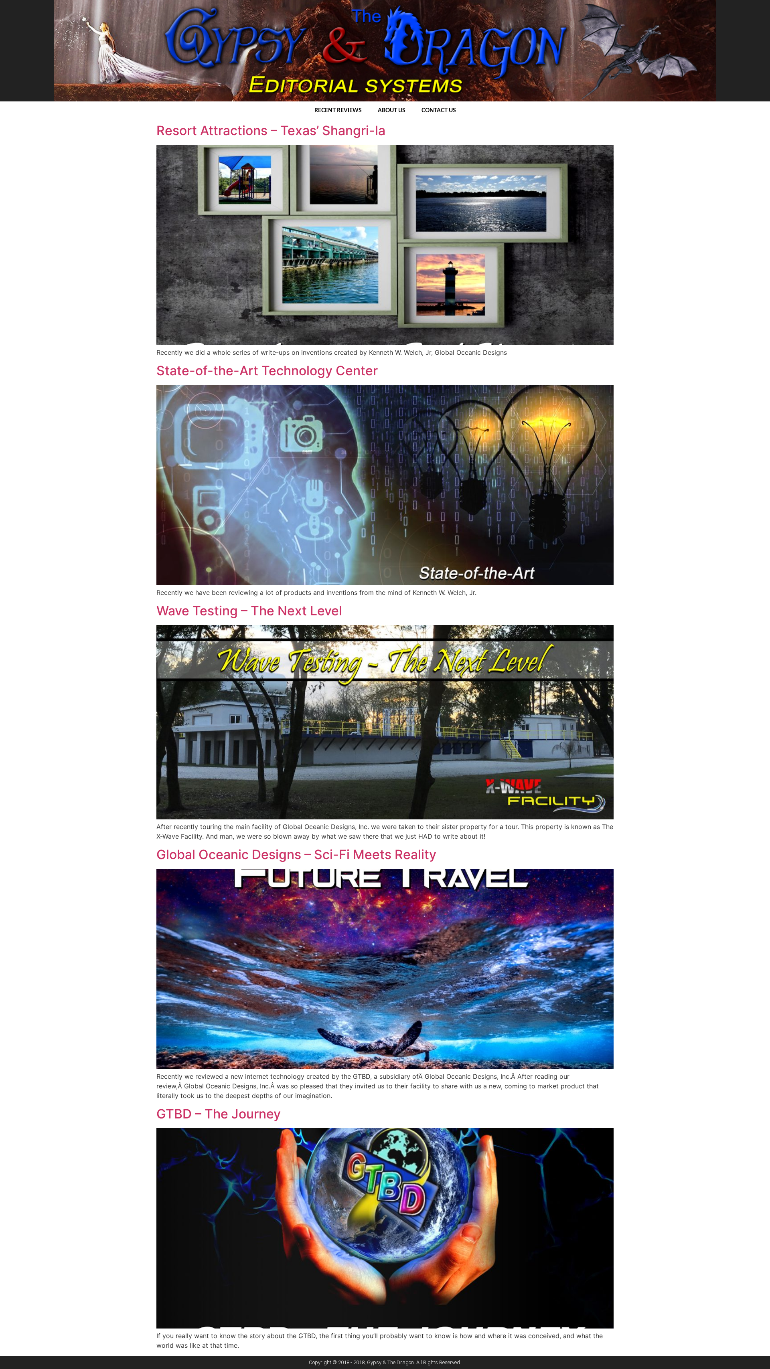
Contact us (438, 110)
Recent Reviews (338, 110)
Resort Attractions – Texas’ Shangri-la (270, 130)
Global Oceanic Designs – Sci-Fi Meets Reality (296, 854)
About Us (391, 110)
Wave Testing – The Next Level (249, 611)
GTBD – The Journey (218, 1114)
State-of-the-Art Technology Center (267, 370)
